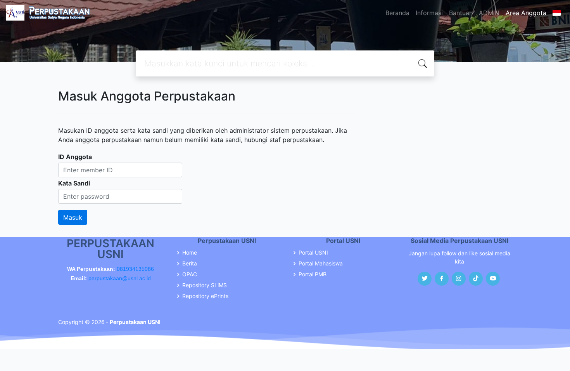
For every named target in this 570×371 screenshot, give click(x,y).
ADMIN (489, 13)
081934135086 (135, 269)
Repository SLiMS (204, 285)
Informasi (429, 13)
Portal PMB (312, 274)
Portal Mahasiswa (321, 263)
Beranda (397, 13)
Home (189, 252)
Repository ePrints (205, 296)
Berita (189, 263)
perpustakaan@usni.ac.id (119, 278)
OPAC (189, 274)
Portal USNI (313, 252)
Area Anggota (526, 13)
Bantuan (461, 13)
